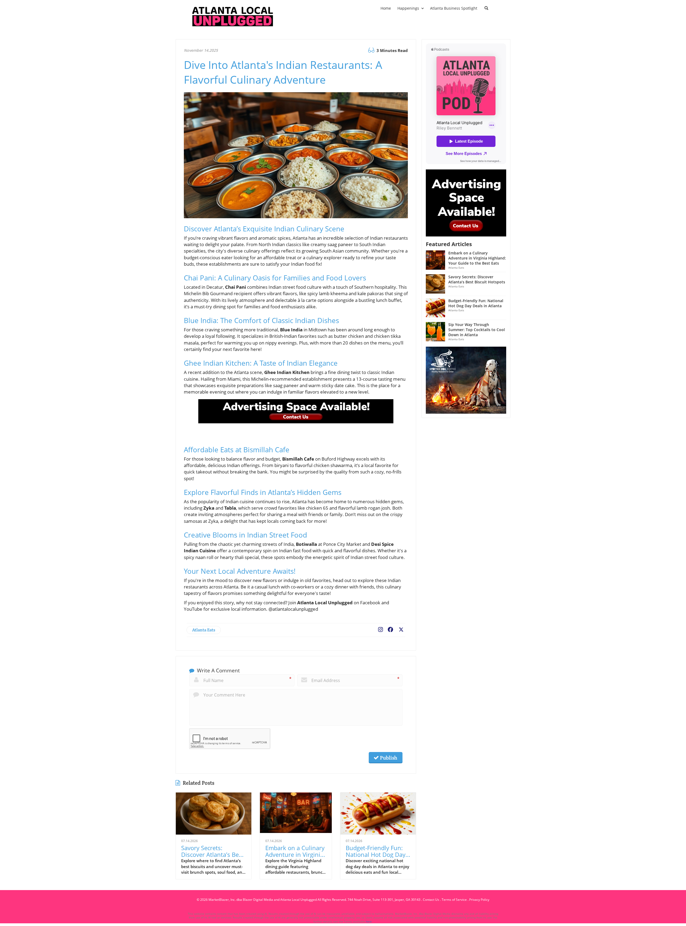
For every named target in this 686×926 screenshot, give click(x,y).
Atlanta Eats (203, 630)
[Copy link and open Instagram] (380, 628)
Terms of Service (454, 899)
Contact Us (431, 899)
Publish (388, 757)
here (369, 921)
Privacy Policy (479, 899)
